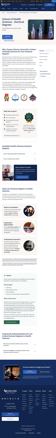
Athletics (13, 1)
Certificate (24, 403)
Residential (8, 1)
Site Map (38, 433)
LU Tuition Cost (9, 318)
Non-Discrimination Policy (21, 433)
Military (21, 8)
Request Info (33, 1)
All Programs (24, 405)
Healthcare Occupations (29, 263)
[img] (6, 98)
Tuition (8, 8)
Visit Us (41, 1)
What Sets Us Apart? (44, 53)
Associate (24, 401)
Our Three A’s (51, 397)
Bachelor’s (24, 394)
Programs (3, 8)
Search (53, 8)
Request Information (46, 73)
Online (5, 1)
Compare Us (51, 406)
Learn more (15, 215)
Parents (20, 1)
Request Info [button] (10, 419)
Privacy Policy (31, 433)
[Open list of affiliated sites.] (23, 1)
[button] (49, 4)
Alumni (17, 1)
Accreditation (51, 403)
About (26, 8)
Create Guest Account (47, 1)
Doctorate (24, 399)
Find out (17, 309)
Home (3, 12)
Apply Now (37, 1)
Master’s (24, 397)
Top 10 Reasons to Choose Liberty (11, 135)
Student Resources (34, 8)
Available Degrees (43, 56)
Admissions (15, 8)
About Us (50, 395)
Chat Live (24, 4)
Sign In (54, 1)
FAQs (40, 65)
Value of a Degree (43, 59)
